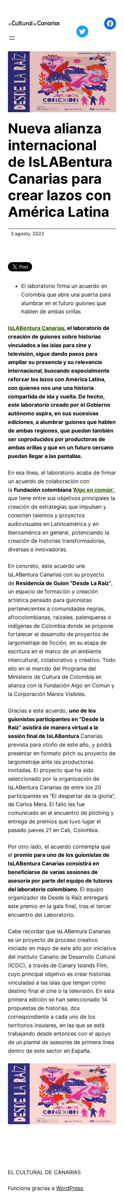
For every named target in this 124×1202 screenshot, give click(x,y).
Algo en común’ (93, 489)
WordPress (69, 1188)
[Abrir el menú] (12, 38)
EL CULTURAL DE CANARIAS (44, 1172)
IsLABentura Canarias (36, 328)
